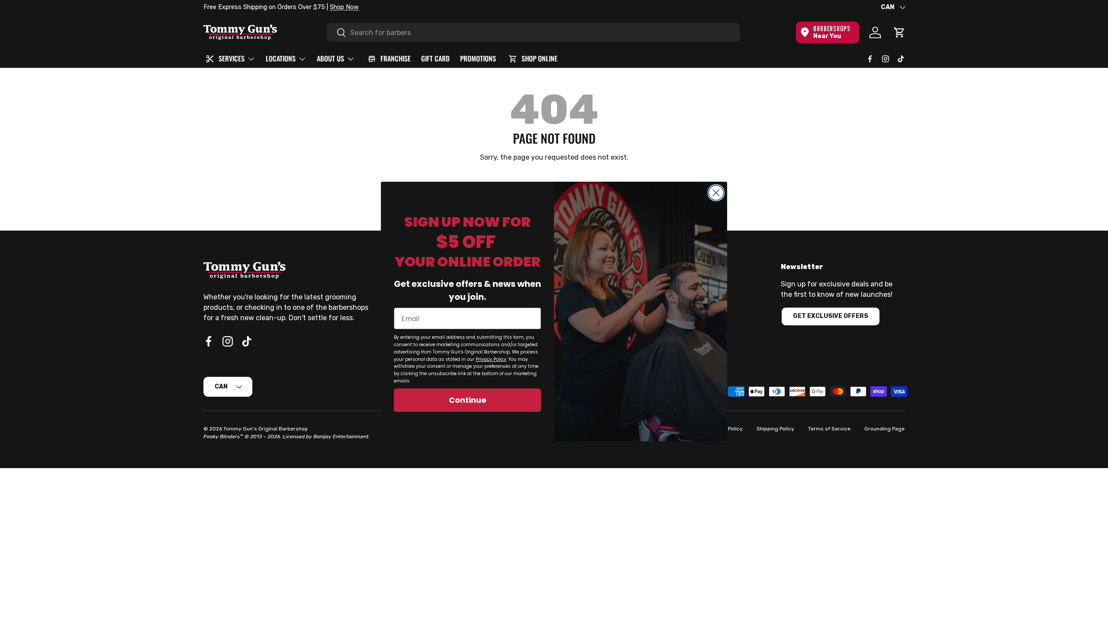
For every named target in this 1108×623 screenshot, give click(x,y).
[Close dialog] (716, 192)
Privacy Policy (491, 359)
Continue (467, 400)
